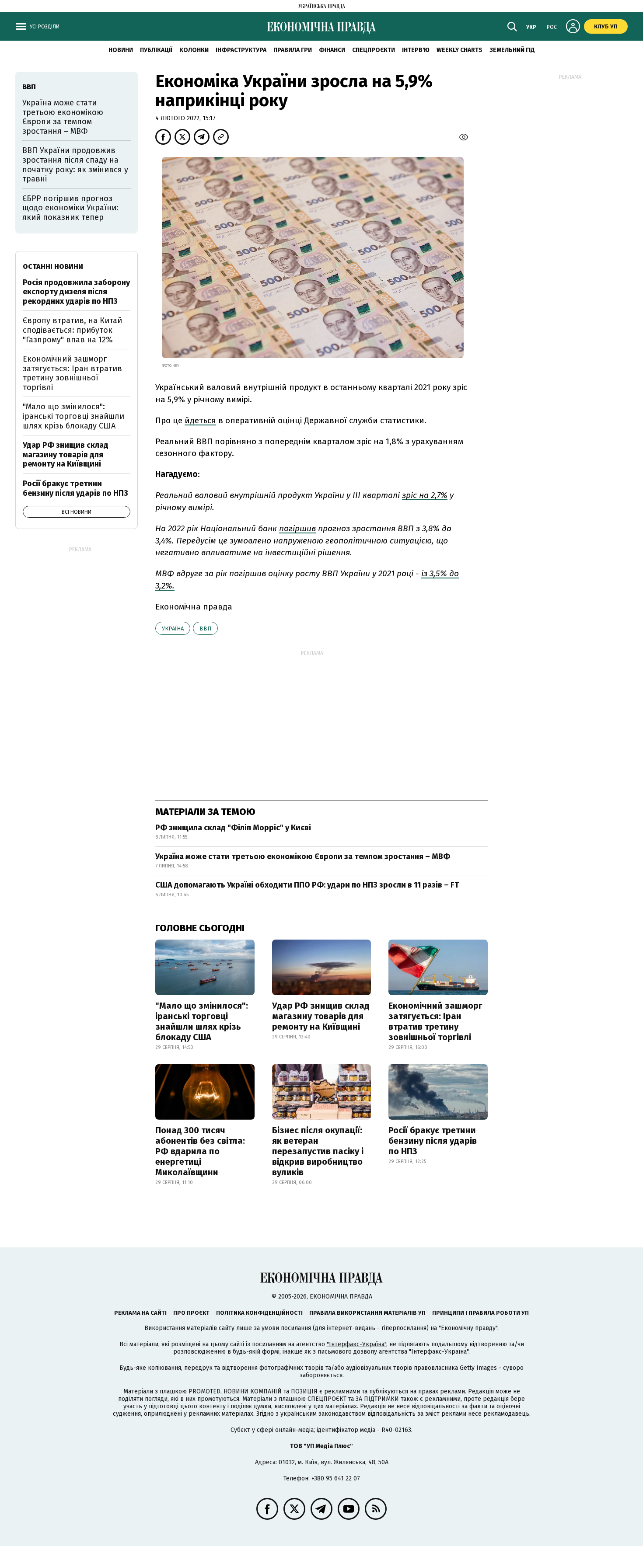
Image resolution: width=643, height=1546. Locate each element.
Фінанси (332, 50)
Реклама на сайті (140, 1312)
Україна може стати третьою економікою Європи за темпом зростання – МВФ (302, 856)
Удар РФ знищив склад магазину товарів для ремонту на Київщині (321, 1016)
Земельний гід (512, 50)
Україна (173, 628)
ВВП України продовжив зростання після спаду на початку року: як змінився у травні (75, 165)
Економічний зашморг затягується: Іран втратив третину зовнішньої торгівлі (435, 1021)
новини (120, 50)
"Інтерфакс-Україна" (356, 1344)
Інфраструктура (241, 50)
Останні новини (53, 266)
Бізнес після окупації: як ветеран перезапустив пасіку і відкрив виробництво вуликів (317, 1151)
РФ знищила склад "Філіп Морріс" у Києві (233, 827)
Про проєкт (191, 1312)
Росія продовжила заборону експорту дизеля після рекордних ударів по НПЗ (76, 292)
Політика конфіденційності (259, 1312)
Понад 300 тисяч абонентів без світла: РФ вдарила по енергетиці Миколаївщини (200, 1151)
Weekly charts (459, 50)
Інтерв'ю (416, 50)
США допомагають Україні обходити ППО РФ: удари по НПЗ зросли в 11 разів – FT (307, 885)
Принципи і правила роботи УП (480, 1312)
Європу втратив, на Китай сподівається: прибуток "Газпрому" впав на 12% (72, 330)
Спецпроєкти (373, 50)
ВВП (205, 628)
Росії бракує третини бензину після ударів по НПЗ (432, 1140)
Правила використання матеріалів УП (367, 1312)
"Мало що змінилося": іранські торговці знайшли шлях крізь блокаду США (201, 1021)
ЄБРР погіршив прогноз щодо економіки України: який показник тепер (70, 208)
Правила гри (292, 50)
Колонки (194, 50)
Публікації (156, 50)
